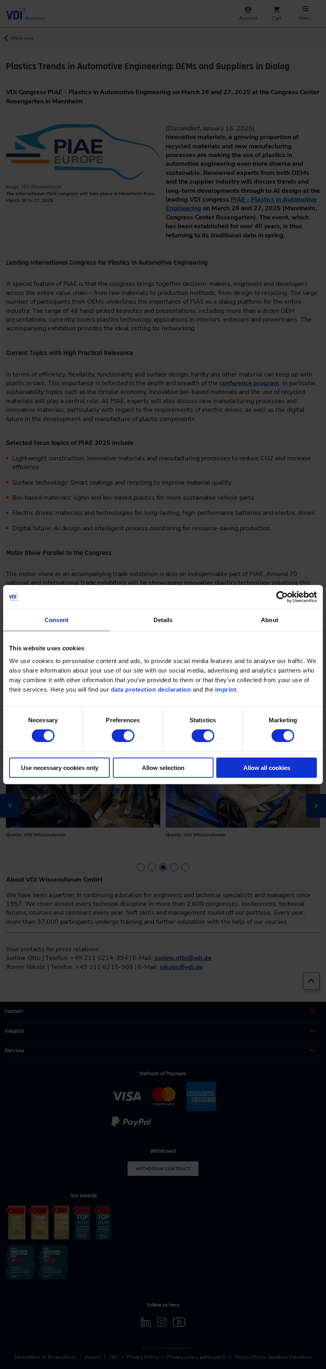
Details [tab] (163, 620)
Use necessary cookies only (59, 767)
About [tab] (269, 620)
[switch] (123, 735)
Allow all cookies (266, 767)
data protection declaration (151, 689)
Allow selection (163, 767)
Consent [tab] (56, 620)
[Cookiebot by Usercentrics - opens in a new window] (282, 597)
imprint (226, 689)
